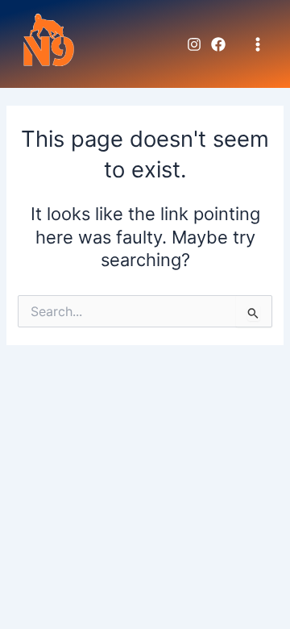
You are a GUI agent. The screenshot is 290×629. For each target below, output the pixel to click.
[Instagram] (194, 44)
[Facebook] (218, 44)
